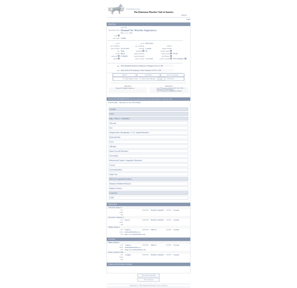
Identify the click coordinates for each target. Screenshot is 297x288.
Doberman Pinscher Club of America (155, 285)
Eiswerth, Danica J (115, 207)
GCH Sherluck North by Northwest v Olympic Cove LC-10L (142, 66)
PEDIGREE (170, 79)
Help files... (184, 15)
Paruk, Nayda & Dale (115, 252)
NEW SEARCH (148, 280)
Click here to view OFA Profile (129, 102)
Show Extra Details (149, 79)
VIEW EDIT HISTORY (148, 275)
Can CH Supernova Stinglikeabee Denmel (169, 91)
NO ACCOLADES (172, 75)
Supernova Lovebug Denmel (165, 89)
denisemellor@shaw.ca (132, 232)
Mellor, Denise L (114, 227)
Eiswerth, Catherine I (116, 217)
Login (188, 19)
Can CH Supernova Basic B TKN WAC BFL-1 (170, 88)
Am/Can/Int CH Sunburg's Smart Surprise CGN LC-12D (141, 70)
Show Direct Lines (131, 79)
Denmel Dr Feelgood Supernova (125, 88)
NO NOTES (148, 75)
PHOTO (124, 75)
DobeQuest (133, 285)
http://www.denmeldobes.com (134, 234)
